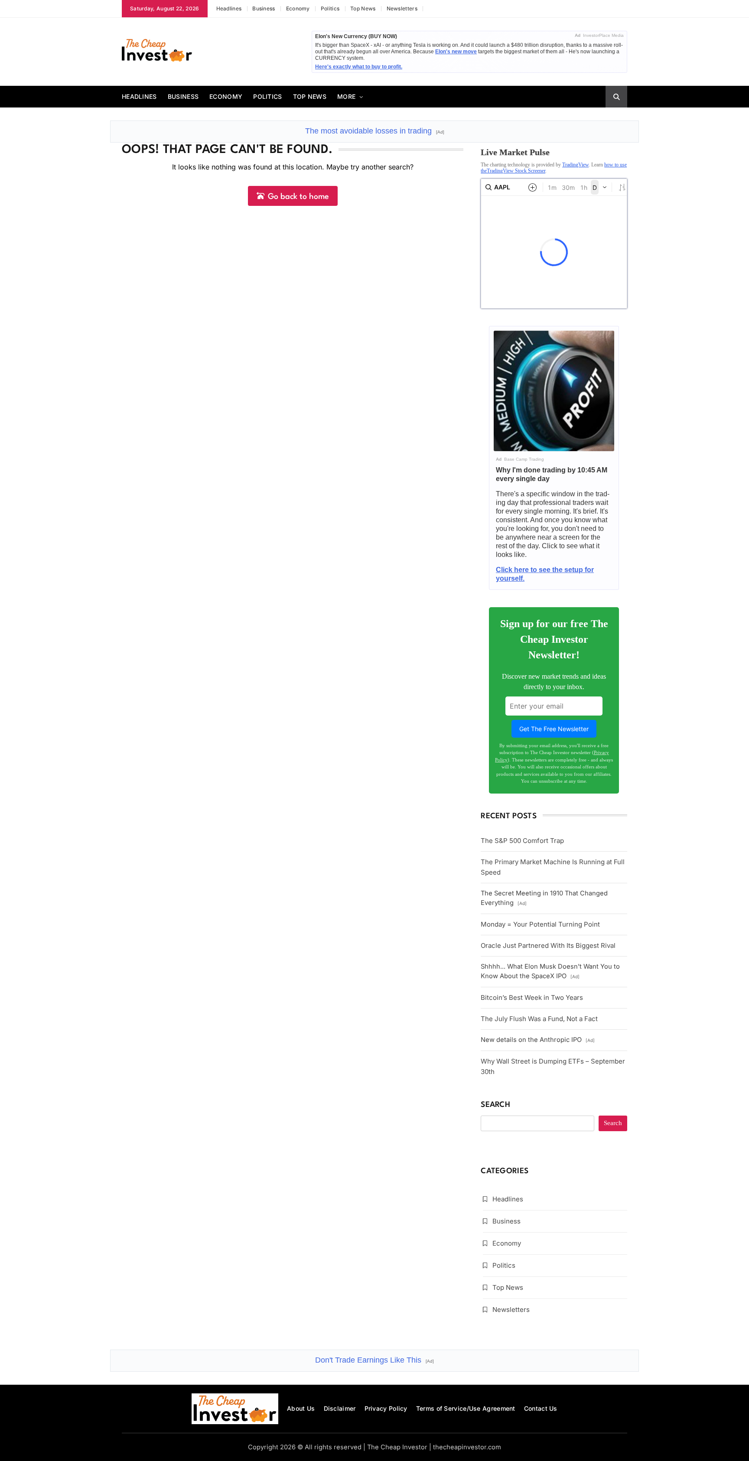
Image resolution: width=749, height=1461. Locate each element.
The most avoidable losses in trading (374, 131)
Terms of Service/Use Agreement (465, 1408)
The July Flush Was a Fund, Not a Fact (539, 1019)
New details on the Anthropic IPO (538, 1040)
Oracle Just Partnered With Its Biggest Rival (548, 945)
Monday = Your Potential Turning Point (540, 924)
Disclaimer (340, 1408)
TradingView (575, 165)
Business (263, 8)
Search (495, 1105)
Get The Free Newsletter (554, 728)
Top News (362, 8)
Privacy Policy (386, 1408)
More (346, 96)
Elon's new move (456, 52)
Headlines (229, 8)
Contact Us (540, 1408)
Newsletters (402, 8)
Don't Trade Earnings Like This (374, 1360)
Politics (330, 8)
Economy (298, 8)
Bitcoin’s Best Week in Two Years (532, 997)
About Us (301, 1408)
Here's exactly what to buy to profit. (358, 67)
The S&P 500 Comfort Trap (522, 840)
